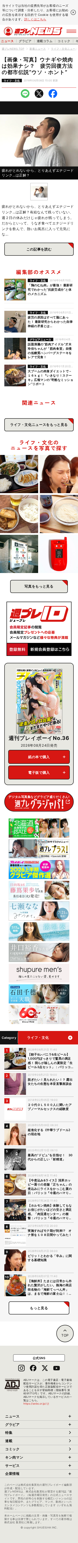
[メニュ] (71, 31)
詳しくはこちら (35, 19)
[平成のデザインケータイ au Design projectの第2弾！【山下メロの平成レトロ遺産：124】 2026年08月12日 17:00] (59, 554)
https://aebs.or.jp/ (36, 1403)
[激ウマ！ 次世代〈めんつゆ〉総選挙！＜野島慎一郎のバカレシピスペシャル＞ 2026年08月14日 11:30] (59, 514)
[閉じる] (73, 12)
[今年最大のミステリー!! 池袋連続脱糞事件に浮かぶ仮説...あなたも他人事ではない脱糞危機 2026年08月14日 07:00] (19, 554)
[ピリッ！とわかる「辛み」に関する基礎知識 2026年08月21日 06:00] (59, 474)
